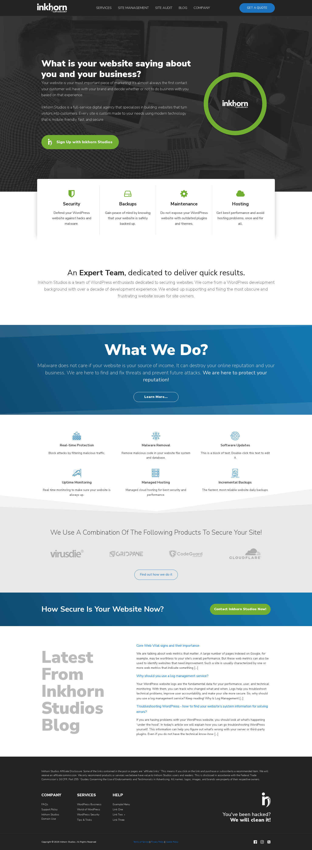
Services (104, 8)
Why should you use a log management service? (172, 676)
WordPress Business (89, 804)
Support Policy (49, 809)
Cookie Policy (172, 841)
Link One (118, 809)
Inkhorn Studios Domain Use (50, 816)
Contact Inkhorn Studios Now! (240, 609)
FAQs (44, 804)
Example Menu (121, 804)
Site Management (133, 8)
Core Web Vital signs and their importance (167, 645)
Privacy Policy (157, 841)
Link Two (118, 814)
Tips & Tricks (84, 820)
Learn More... (156, 397)
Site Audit (163, 8)
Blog (183, 8)
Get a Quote (257, 8)
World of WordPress (88, 809)
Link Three (118, 820)
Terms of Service (141, 841)
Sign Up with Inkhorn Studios (84, 142)
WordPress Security (88, 814)
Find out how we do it (156, 574)
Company (202, 8)
